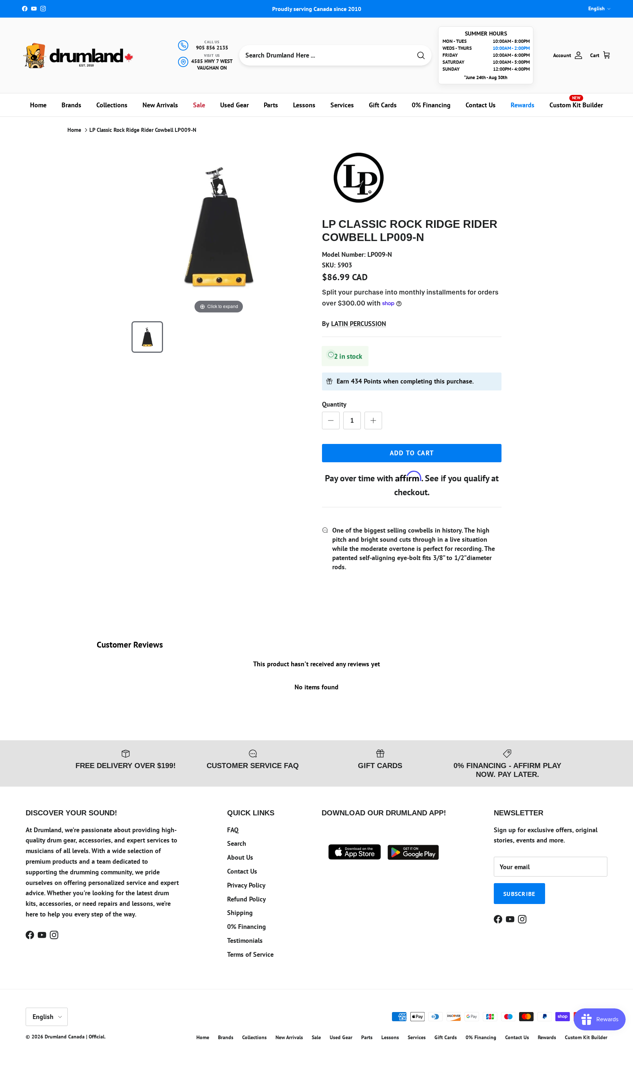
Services (342, 105)
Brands (71, 105)
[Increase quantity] (373, 420)
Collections (111, 105)
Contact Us (481, 105)
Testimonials (245, 940)
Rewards (522, 105)
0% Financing (431, 105)
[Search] (421, 55)
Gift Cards (383, 105)
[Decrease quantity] (331, 420)
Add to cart (412, 453)
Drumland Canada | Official (74, 1036)
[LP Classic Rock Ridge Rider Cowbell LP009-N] (147, 337)
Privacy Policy (246, 885)
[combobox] (325, 55)
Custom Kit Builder (576, 102)
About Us (240, 857)
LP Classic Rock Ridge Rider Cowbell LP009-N (142, 129)
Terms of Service (250, 954)
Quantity (334, 404)
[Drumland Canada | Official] (79, 55)
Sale (199, 105)
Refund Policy (246, 899)
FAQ (232, 830)
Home (38, 105)
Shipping (240, 912)
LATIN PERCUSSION (358, 323)
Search (236, 843)
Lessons (304, 105)
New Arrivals (160, 105)
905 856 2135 (212, 48)
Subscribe (519, 893)
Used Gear (234, 105)
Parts (271, 105)
